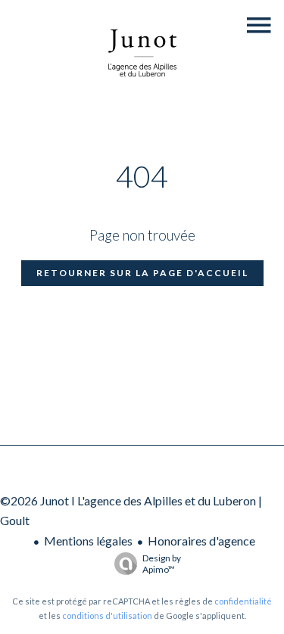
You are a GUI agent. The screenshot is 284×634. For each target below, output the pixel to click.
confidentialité (243, 601)
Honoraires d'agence (201, 540)
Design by (161, 563)
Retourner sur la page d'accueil (142, 272)
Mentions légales (88, 540)
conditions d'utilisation (107, 615)
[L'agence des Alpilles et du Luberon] (142, 93)
